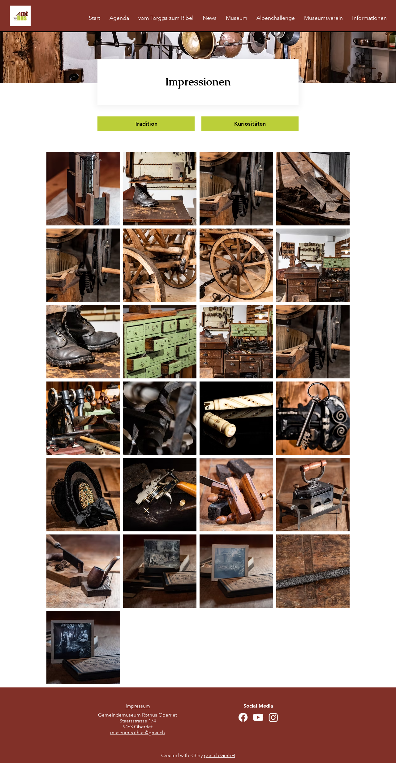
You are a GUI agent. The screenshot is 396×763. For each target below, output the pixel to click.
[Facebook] (243, 717)
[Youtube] (258, 717)
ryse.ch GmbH (219, 755)
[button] (236, 18)
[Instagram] (273, 717)
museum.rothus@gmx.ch (137, 732)
